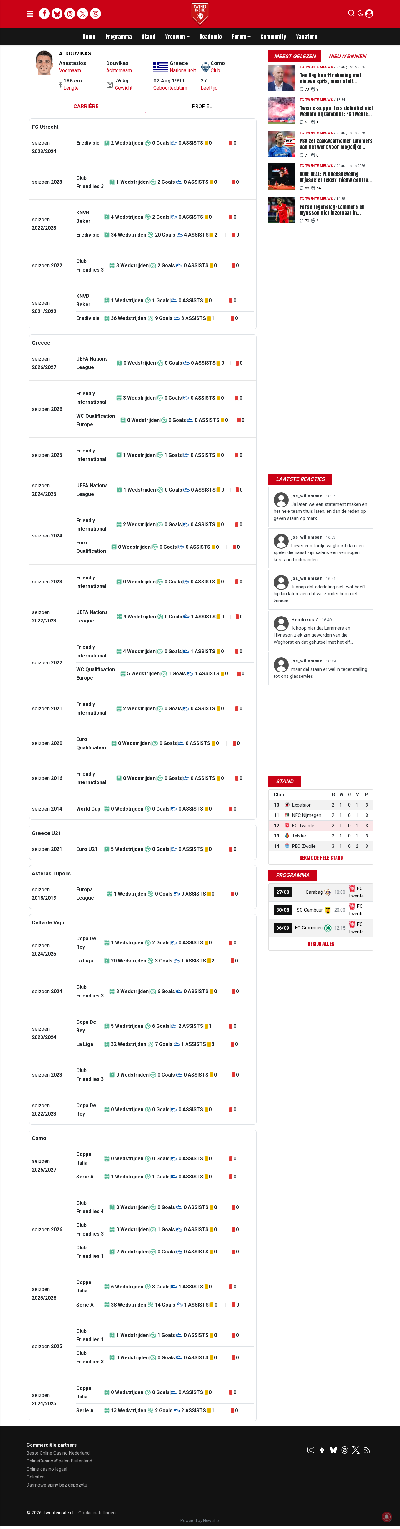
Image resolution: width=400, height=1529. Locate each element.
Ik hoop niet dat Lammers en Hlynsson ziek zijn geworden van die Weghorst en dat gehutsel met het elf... (313, 635)
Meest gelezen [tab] (295, 56)
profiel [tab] (202, 106)
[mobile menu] (30, 14)
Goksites (36, 1477)
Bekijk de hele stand (321, 858)
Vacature (306, 37)
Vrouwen (175, 37)
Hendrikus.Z (305, 619)
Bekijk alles (321, 943)
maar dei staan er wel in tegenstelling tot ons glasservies (320, 673)
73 (307, 89)
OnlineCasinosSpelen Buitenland (59, 1461)
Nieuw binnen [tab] (347, 56)
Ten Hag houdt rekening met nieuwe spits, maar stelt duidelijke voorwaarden (330, 78)
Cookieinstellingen (97, 1513)
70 (307, 220)
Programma (118, 37)
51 (307, 122)
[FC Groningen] (328, 928)
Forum (239, 37)
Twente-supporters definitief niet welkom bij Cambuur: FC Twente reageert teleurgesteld (336, 111)
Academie (211, 37)
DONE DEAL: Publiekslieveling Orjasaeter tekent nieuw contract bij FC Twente (336, 177)
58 (307, 188)
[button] (351, 14)
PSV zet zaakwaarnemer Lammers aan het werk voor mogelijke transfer (336, 144)
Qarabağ (314, 892)
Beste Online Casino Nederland (58, 1453)
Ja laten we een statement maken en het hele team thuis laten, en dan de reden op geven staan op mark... (320, 511)
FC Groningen (309, 928)
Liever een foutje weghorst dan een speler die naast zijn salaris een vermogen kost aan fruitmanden (319, 552)
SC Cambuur (310, 910)
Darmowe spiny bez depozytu (57, 1485)
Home (89, 37)
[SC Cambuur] (328, 910)
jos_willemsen (307, 496)
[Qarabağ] (328, 892)
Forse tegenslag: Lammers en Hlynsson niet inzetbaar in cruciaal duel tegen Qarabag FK (334, 210)
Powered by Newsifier (200, 1520)
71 (307, 155)
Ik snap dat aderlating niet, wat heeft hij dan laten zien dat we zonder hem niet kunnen (320, 594)
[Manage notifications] (387, 1517)
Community (273, 37)
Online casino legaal (47, 1469)
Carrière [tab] (86, 106)
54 (318, 188)
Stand (148, 37)
